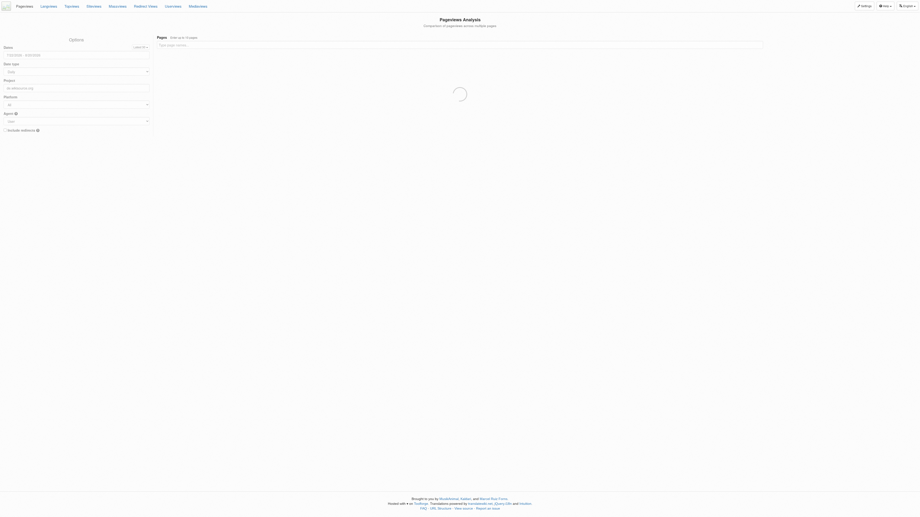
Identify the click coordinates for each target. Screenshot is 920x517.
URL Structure (440, 508)
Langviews (48, 6)
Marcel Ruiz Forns (493, 499)
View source (463, 508)
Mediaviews (198, 6)
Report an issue (488, 508)
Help (886, 6)
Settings (866, 6)
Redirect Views (146, 6)
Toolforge (421, 504)
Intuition (525, 504)
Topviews (71, 6)
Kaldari (465, 499)
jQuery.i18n (503, 504)
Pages (177, 37)
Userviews (173, 6)
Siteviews (94, 6)
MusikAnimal (449, 499)
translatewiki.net (480, 504)
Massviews (118, 6)
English (908, 6)
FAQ (423, 508)
